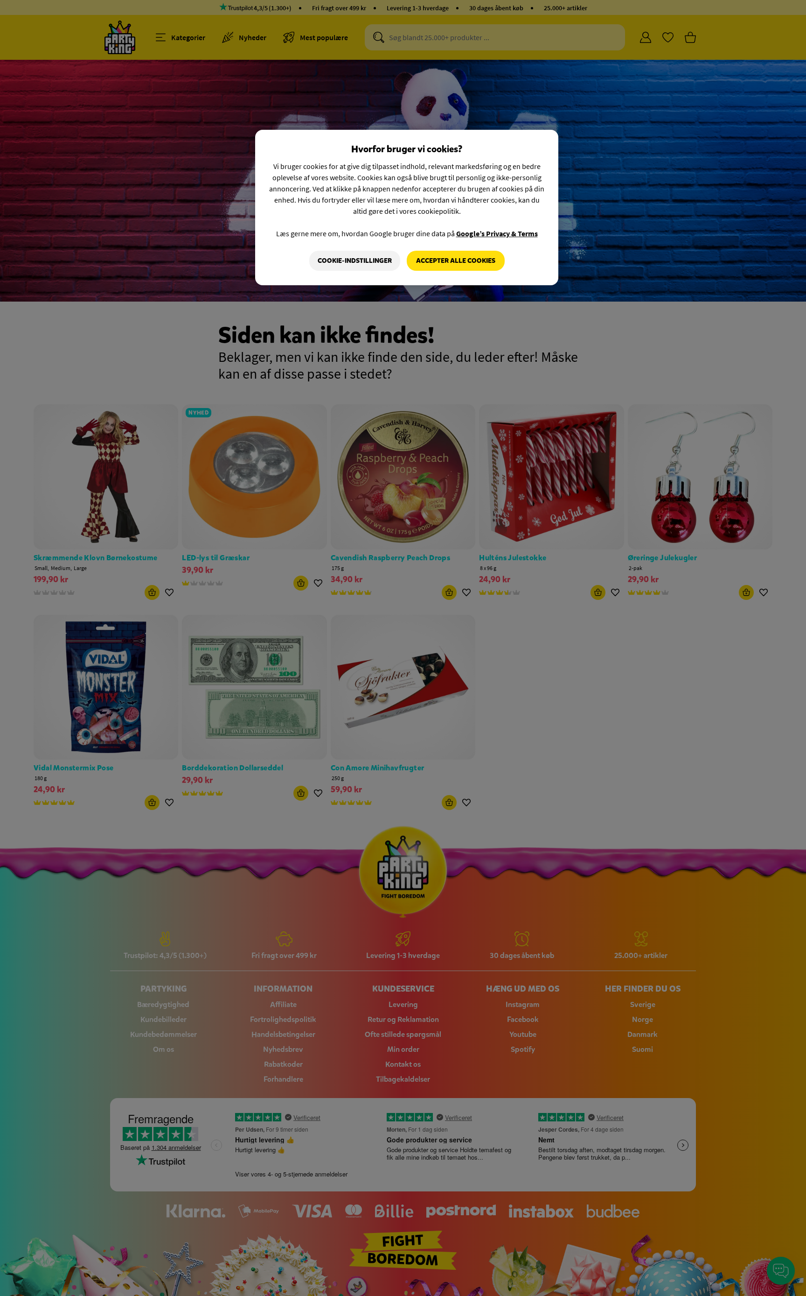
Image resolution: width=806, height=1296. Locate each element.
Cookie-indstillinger (355, 260)
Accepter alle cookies (455, 260)
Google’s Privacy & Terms (497, 233)
